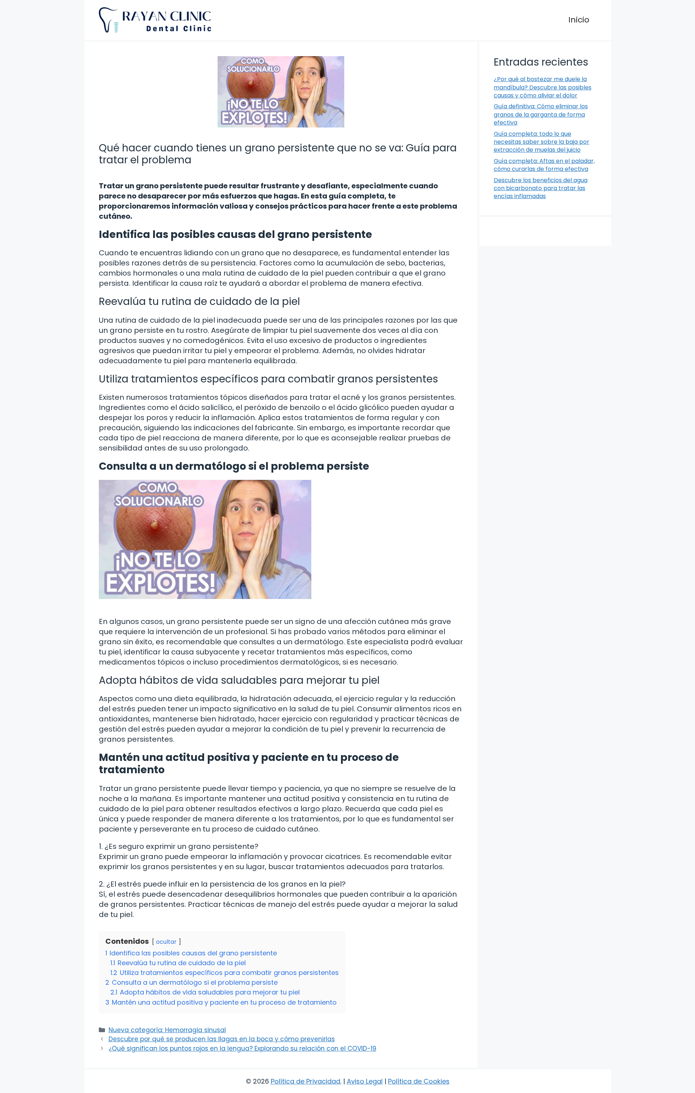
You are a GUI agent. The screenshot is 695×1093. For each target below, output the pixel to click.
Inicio (578, 19)
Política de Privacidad (305, 1081)
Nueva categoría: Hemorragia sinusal (167, 1030)
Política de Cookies (419, 1081)
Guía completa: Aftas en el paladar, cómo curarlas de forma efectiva (544, 165)
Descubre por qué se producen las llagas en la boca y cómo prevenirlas (222, 1039)
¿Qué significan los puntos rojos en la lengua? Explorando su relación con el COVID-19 (242, 1048)
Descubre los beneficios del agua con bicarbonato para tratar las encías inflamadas (540, 188)
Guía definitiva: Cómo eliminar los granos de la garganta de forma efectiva (541, 114)
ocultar (166, 942)
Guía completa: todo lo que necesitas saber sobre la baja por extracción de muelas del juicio (541, 142)
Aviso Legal (365, 1081)
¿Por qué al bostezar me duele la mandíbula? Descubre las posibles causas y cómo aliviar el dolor (542, 87)
